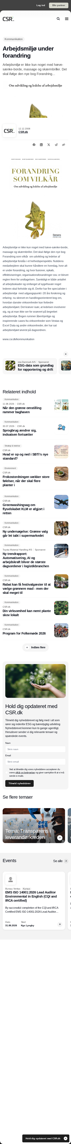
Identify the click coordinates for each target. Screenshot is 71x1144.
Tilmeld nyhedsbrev (19, 783)
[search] (58, 18)
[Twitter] (49, 145)
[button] (65, 354)
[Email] (56, 145)
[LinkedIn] (41, 145)
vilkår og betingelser (25, 772)
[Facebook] (34, 145)
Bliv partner (58, 5)
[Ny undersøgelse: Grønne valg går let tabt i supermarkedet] (35, 529)
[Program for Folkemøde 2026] (35, 630)
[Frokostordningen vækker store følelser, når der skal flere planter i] (35, 477)
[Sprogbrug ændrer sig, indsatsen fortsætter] (35, 428)
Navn (8, 743)
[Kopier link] (63, 145)
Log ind (40, 5)
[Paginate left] (5, 825)
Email (8, 755)
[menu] (66, 18)
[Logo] (8, 18)
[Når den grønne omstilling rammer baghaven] (35, 406)
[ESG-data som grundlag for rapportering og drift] (30, 366)
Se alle (57, 861)
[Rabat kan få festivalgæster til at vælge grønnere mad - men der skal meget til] (35, 584)
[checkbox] (6, 772)
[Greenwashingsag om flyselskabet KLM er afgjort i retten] (35, 505)
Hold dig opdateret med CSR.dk (43, 1138)
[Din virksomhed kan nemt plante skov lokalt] (35, 609)
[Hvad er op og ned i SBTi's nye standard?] (35, 452)
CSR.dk (23, 132)
